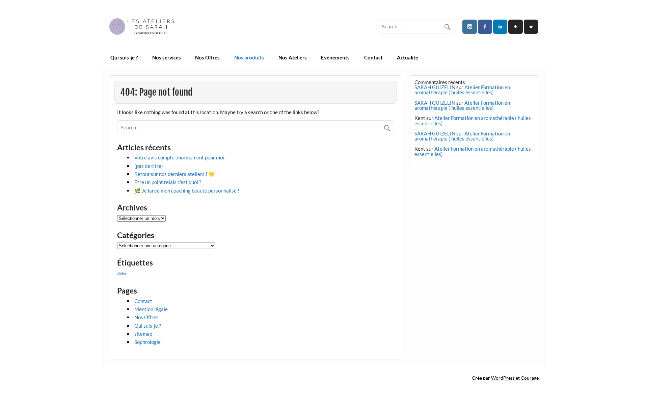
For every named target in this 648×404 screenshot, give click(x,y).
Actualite (407, 57)
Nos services (166, 57)
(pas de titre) (148, 166)
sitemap (143, 334)
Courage (530, 378)
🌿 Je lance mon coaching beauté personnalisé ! (186, 190)
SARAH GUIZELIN (434, 87)
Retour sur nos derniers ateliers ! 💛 (174, 174)
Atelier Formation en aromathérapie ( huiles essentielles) (462, 89)
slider (121, 273)
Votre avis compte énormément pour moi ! (180, 157)
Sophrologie (147, 342)
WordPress (503, 378)
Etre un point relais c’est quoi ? (167, 182)
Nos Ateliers (292, 57)
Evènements (335, 57)
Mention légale (151, 309)
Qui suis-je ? (124, 57)
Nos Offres (207, 57)
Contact (373, 57)
